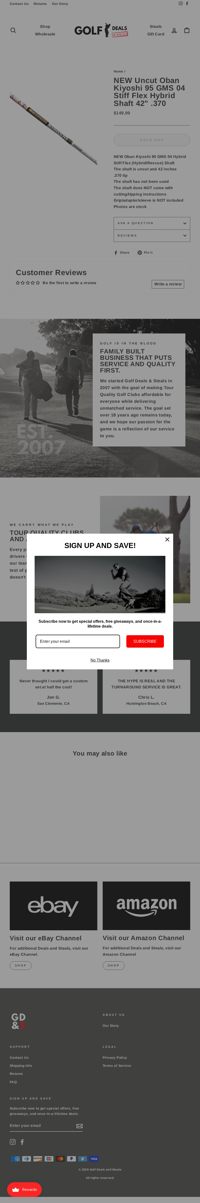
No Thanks (100, 660)
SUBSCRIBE (145, 641)
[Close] (167, 539)
